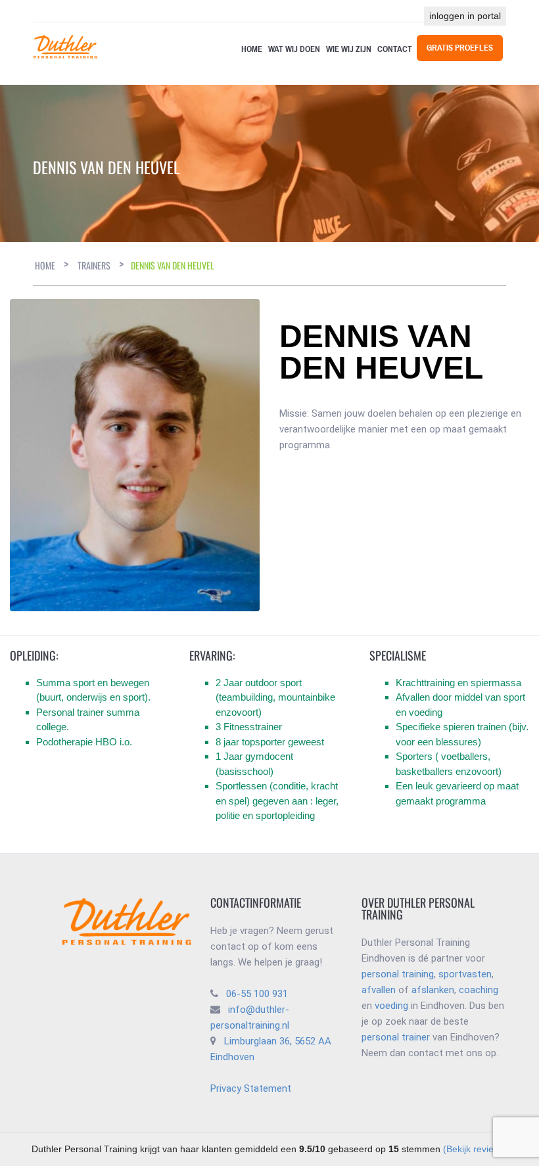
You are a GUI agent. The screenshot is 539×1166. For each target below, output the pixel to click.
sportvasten (465, 974)
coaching (478, 990)
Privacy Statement (250, 1088)
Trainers (94, 265)
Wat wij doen (294, 49)
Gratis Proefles (460, 48)
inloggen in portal (465, 16)
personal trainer (396, 1037)
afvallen (379, 990)
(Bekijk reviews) (475, 1149)
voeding (391, 1006)
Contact (394, 49)
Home (251, 49)
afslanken (432, 990)
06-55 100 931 (257, 994)
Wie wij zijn (348, 49)
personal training (398, 974)
